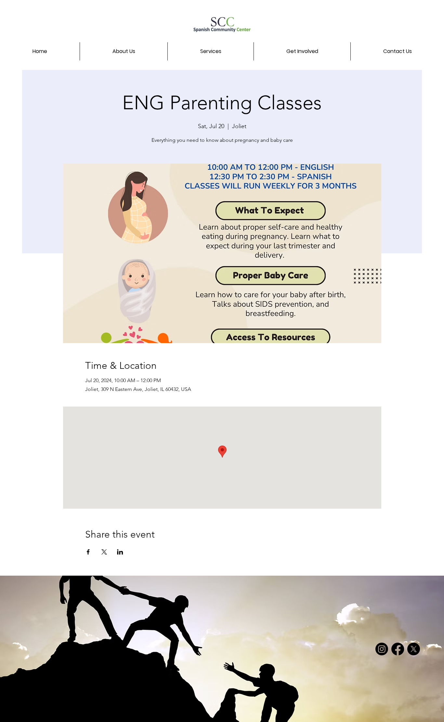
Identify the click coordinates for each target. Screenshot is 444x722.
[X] (413, 649)
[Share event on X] (104, 552)
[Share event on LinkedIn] (120, 552)
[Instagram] (381, 649)
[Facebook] (397, 649)
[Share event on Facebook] (88, 552)
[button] (123, 51)
